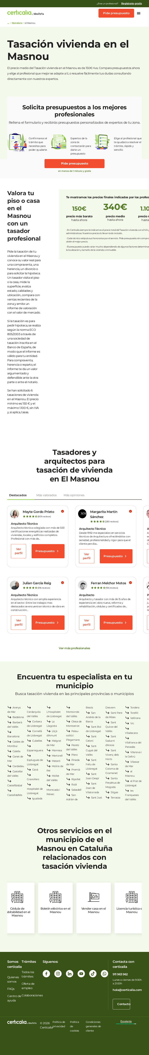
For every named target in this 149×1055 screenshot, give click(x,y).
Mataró (56, 761)
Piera (74, 754)
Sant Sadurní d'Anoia (110, 741)
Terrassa (115, 797)
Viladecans (131, 733)
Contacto (123, 1004)
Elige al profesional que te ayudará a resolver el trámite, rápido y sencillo (127, 144)
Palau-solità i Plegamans (73, 735)
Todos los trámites (28, 974)
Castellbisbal (14, 785)
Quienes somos (13, 979)
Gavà (35, 769)
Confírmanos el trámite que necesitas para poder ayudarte (38, 144)
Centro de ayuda (14, 998)
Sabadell (76, 789)
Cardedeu (18, 766)
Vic (132, 723)
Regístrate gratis (131, 3)
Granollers (33, 779)
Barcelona (17, 23)
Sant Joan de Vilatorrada (92, 788)
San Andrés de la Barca (93, 717)
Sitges (114, 792)
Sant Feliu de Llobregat (91, 764)
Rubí (74, 784)
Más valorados (46, 495)
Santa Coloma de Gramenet (111, 769)
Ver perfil (18, 551)
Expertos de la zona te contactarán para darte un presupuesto (81, 144)
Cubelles (37, 740)
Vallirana (135, 718)
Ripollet (75, 779)
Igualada (37, 798)
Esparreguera (35, 750)
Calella (16, 751)
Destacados (18, 495)
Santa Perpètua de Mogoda (112, 783)
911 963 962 (120, 974)
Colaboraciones (32, 995)
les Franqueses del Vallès (132, 795)
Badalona (18, 717)
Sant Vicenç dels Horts (112, 755)
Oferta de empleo (28, 986)
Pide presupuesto (116, 13)
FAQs (10, 989)
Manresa (57, 750)
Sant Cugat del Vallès (91, 750)
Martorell (57, 755)
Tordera (134, 707)
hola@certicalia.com (127, 990)
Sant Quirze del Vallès (111, 727)
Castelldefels (14, 795)
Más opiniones (74, 495)
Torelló (134, 712)
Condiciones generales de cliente (93, 1026)
